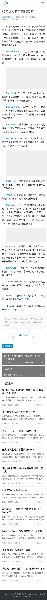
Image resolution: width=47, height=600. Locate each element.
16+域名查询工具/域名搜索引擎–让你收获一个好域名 (22, 391)
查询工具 (25, 299)
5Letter (7, 309)
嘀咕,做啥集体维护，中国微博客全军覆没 (23, 568)
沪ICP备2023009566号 (33, 594)
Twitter (4, 19)
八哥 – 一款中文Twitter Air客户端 (19, 430)
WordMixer (11, 246)
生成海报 (8, 345)
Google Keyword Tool (16, 281)
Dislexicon (11, 180)
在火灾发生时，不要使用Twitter (18, 449)
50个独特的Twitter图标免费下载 (18, 411)
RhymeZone (12, 267)
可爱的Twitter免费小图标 (15, 490)
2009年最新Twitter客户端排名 (17, 549)
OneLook (10, 194)
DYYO (9, 295)
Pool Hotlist (11, 124)
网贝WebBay (7, 17)
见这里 (20, 309)
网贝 (16, 594)
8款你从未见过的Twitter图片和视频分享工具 (22, 470)
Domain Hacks (13, 51)
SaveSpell (11, 92)
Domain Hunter (13, 106)
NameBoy (10, 204)
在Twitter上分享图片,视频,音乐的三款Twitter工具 (21, 510)
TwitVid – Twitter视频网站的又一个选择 (22, 531)
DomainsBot (12, 138)
